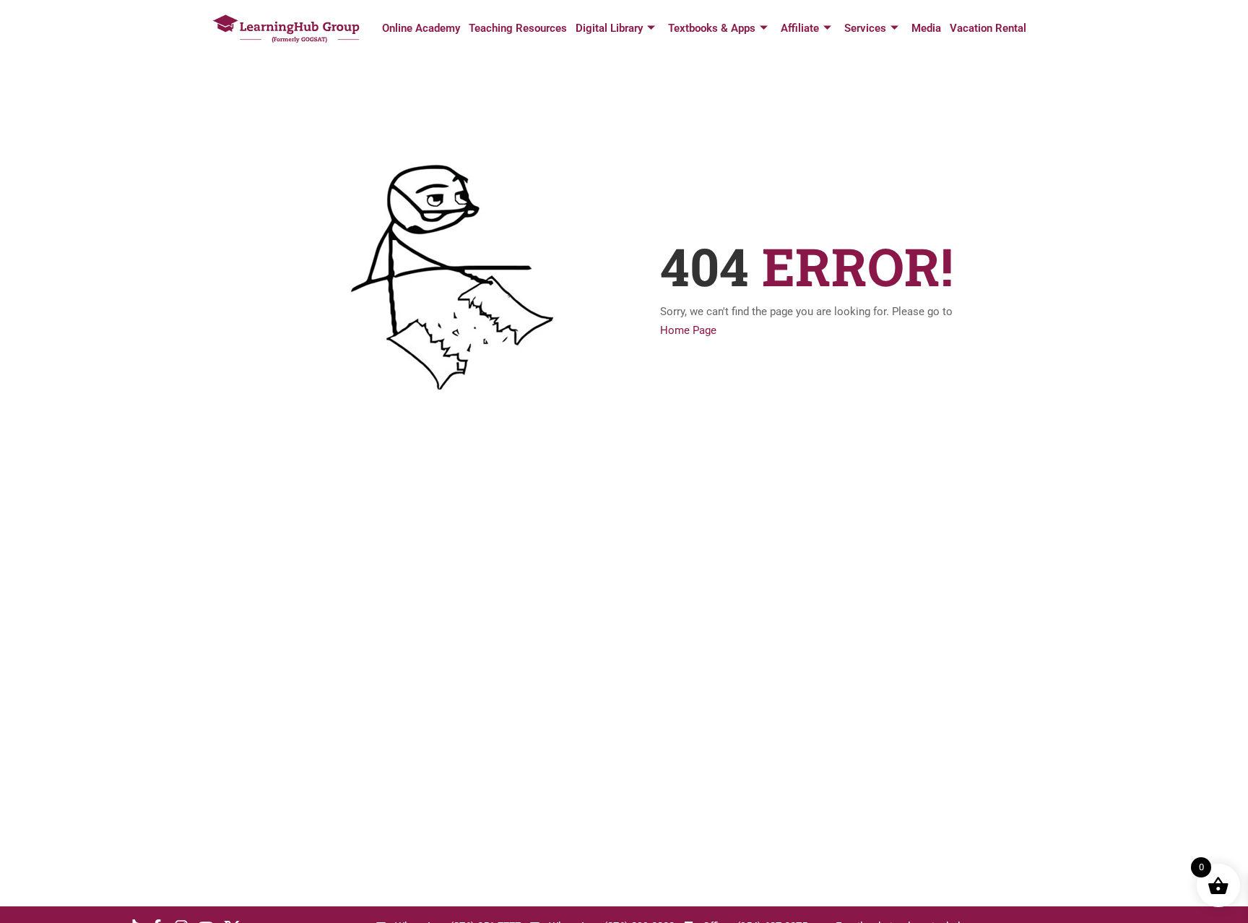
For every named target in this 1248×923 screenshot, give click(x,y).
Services (865, 28)
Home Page (688, 330)
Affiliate (800, 28)
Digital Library (609, 28)
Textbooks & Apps (711, 28)
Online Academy (421, 28)
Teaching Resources (518, 28)
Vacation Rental (988, 28)
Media (926, 28)
